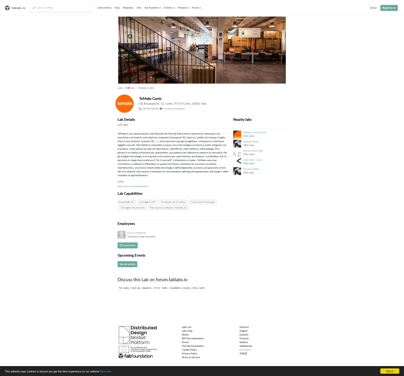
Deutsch (244, 327)
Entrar (373, 8)
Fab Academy (152, 8)
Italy (131, 88)
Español (244, 334)
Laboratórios (104, 8)
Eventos (168, 8)
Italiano (244, 342)
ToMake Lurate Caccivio (254, 132)
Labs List (186, 327)
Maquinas (128, 8)
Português (245, 350)
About (185, 334)
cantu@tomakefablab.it (174, 109)
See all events (127, 264)
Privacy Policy (189, 353)
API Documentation (193, 338)
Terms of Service (191, 357)
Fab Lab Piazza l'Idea (253, 151)
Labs (120, 88)
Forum (195, 8)
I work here (129, 245)
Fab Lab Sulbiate (251, 169)
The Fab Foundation (193, 346)
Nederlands (246, 346)
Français (244, 338)
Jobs (139, 8)
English (243, 331)
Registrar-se (389, 8)
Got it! (389, 371)
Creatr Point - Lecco (252, 160)
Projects (182, 8)
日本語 (243, 353)
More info (105, 371)
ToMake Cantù (146, 88)
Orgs (117, 8)
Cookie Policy (189, 350)
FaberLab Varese (251, 142)
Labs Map (187, 331)
